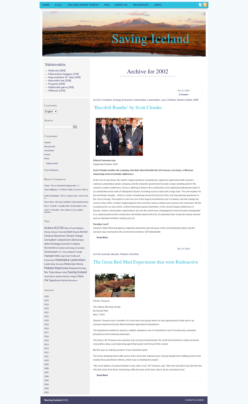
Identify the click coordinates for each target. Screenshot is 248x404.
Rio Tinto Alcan (52, 272)
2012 (46, 352)
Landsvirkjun (153, 100)
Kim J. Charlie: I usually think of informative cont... (66, 206)
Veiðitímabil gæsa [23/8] (61, 87)
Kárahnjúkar (140, 100)
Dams (68, 240)
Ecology (117, 100)
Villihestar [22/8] (56, 90)
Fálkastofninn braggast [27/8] (63, 74)
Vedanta (58, 276)
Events (47, 154)
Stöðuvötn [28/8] (57, 70)
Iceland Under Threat (83, 5)
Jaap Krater (65, 256)
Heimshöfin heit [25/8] (59, 80)
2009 (46, 364)
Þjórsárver (73, 280)
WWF (196, 100)
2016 (46, 336)
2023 (46, 308)
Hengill (79, 252)
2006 (46, 376)
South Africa (49, 276)
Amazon (54, 232)
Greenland (79, 248)
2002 (46, 392)
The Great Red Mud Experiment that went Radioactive (145, 261)
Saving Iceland (150, 38)
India (57, 255)
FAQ (106, 5)
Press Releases (51, 170)
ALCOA (97, 100)
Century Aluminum (54, 235)
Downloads (49, 150)
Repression (61, 268)
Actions (48, 227)
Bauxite (115, 254)
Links (158, 5)
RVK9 (64, 272)
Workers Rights (184, 100)
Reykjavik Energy (77, 268)
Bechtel (84, 232)
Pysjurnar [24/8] (56, 84)
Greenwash (51, 251)
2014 (46, 344)
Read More (102, 237)
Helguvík (71, 252)
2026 (46, 296)
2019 (46, 324)
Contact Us (190, 400)
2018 (46, 328)
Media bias (70, 264)
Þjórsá (64, 280)
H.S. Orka (62, 252)
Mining (79, 264)
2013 (46, 348)
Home (46, 5)
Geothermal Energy (66, 248)
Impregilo (49, 255)
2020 (46, 320)
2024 (46, 304)
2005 (46, 380)
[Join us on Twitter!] (200, 5)
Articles (47, 142)
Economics (127, 100)
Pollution (171, 100)
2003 (46, 388)
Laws (163, 100)
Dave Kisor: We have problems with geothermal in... (67, 202)
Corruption (107, 100)
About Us (121, 5)
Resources (141, 5)
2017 (46, 332)
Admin (201, 400)
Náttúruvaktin (55, 64)
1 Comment (184, 94)
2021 (46, 316)
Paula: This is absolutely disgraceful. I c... (62, 185)
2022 (46, 312)
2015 (46, 340)
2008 (46, 368)
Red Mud (134, 254)
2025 (46, 300)
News (46, 158)
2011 (46, 356)
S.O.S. (58, 5)
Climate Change (74, 236)
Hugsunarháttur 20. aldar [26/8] (64, 77)
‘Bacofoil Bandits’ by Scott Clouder (127, 107)
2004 (46, 384)
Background (49, 146)
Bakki (70, 232)
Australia (105, 254)
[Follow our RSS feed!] (205, 5)
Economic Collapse (70, 244)
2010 (46, 360)
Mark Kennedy (57, 264)
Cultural (61, 239)
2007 (46, 372)
